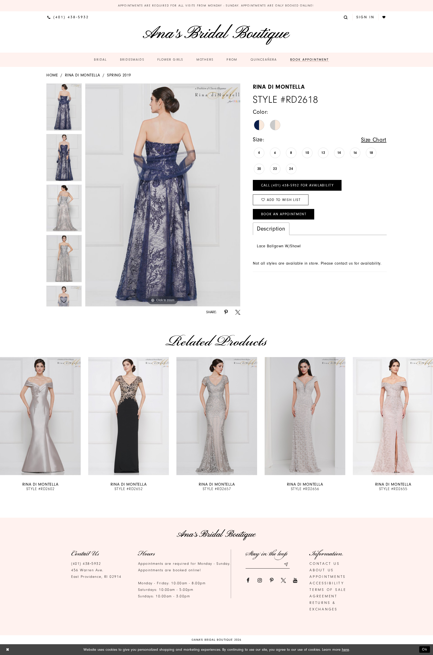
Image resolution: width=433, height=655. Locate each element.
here (345, 649)
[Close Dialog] (7, 649)
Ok (424, 649)
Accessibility (326, 583)
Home (52, 75)
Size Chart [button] (373, 139)
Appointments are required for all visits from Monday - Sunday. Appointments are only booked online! (216, 5)
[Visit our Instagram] (259, 580)
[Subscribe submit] (286, 564)
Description (271, 228)
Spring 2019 (119, 75)
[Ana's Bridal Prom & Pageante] (216, 34)
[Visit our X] (283, 580)
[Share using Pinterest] (226, 312)
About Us (321, 570)
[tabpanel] (64, 108)
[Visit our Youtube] (295, 580)
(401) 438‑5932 (86, 564)
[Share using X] (237, 312)
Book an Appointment (283, 214)
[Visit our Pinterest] (271, 580)
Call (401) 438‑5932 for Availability (297, 185)
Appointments (327, 577)
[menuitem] (68, 17)
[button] (346, 17)
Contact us (324, 564)
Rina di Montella (82, 75)
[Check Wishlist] (384, 17)
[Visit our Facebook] (248, 580)
